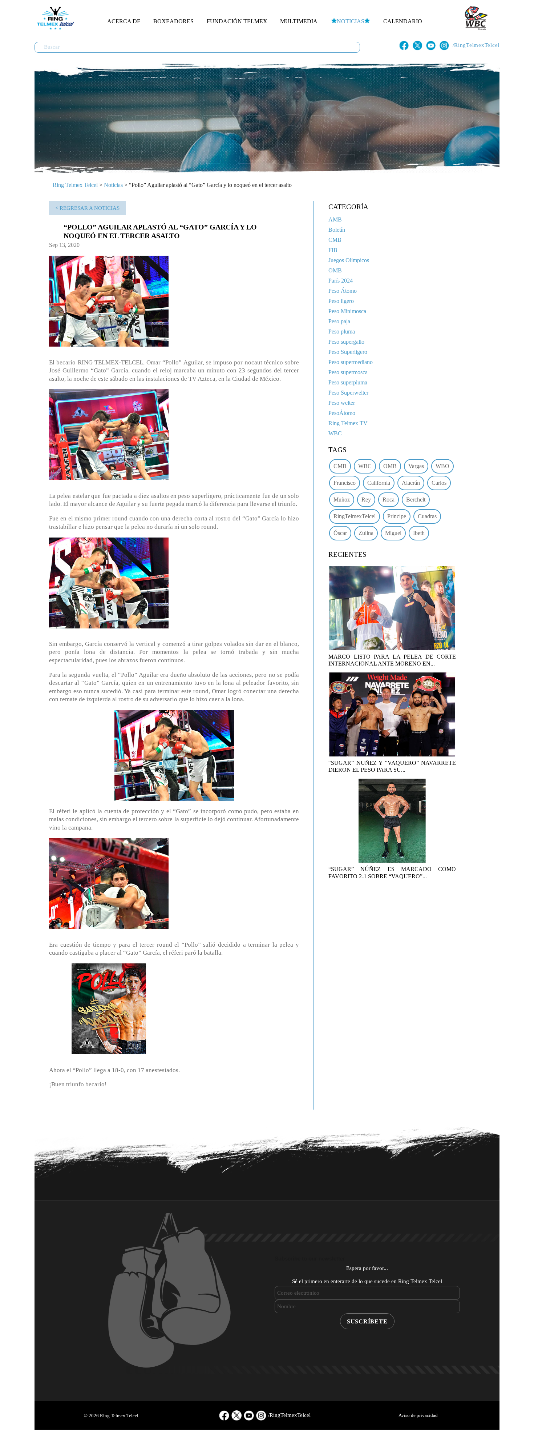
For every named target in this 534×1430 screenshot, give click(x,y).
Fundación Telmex (237, 21)
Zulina (366, 533)
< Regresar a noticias (87, 208)
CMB (334, 240)
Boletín (336, 230)
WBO (442, 466)
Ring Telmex (54, 18)
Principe (396, 516)
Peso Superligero (347, 352)
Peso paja (339, 321)
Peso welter (341, 403)
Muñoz (341, 499)
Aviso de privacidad (418, 1415)
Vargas (416, 466)
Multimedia (298, 21)
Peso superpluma (347, 382)
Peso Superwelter (348, 393)
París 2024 (340, 280)
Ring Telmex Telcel (75, 185)
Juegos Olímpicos (348, 260)
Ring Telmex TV (348, 423)
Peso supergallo (346, 342)
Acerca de (124, 21)
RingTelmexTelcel (354, 516)
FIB (332, 250)
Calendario (402, 21)
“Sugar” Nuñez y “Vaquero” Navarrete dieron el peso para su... (392, 766)
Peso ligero (341, 301)
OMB (335, 270)
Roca (389, 499)
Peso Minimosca (347, 311)
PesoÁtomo (341, 413)
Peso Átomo (342, 291)
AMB (335, 219)
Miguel (393, 533)
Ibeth (419, 533)
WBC (335, 433)
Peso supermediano (350, 362)
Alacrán (411, 483)
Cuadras (427, 516)
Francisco (344, 483)
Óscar (340, 533)
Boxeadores (173, 21)
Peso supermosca (348, 372)
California (378, 483)
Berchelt (415, 499)
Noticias (350, 21)
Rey (366, 499)
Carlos (439, 483)
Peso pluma (341, 331)
